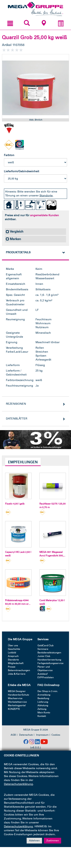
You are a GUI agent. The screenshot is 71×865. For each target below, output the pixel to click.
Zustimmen (52, 840)
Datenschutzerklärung (18, 784)
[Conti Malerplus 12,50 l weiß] (52, 582)
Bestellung (43, 698)
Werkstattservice (17, 702)
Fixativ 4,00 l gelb (14, 503)
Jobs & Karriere (16, 674)
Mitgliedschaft (15, 663)
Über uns (13, 645)
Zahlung (41, 709)
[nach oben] (63, 845)
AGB (13, 735)
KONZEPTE (14, 709)
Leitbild (12, 652)
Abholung (42, 705)
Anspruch (13, 656)
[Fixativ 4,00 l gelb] (18, 486)
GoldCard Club (45, 645)
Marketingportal (17, 705)
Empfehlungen (23, 462)
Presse (11, 666)
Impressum (42, 735)
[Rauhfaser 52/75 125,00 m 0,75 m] (52, 486)
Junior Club (43, 656)
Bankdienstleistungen (49, 652)
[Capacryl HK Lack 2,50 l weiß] (18, 534)
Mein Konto (43, 712)
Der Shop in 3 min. (47, 691)
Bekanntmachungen (19, 670)
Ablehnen (34, 840)
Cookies (55, 734)
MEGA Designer (17, 691)
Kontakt (41, 716)
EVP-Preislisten (45, 677)
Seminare (42, 649)
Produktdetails (18, 252)
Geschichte (14, 649)
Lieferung (42, 702)
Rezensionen (16, 403)
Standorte (46, 195)
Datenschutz (26, 735)
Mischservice (15, 698)
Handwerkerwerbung (49, 659)
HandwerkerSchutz (18, 694)
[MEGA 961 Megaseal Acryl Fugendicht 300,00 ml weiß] (52, 534)
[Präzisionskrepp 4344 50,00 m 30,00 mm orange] (18, 582)
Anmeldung (43, 694)
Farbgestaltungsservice (50, 663)
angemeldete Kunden (44, 215)
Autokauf (42, 674)
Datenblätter (16, 418)
